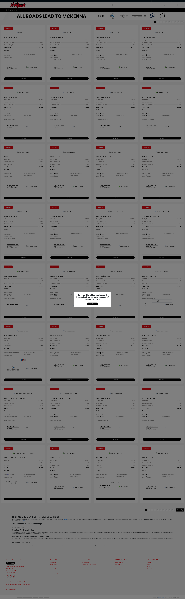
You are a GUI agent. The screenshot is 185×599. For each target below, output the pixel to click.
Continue (92, 303)
